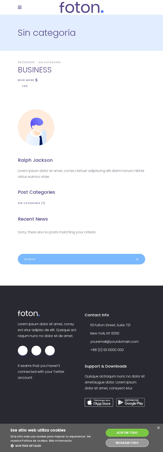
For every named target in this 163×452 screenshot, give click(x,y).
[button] (56, 446)
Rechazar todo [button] (127, 443)
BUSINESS (35, 69)
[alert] (81, 438)
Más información (60, 440)
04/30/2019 (27, 62)
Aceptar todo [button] (127, 432)
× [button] (158, 428)
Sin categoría (49, 62)
